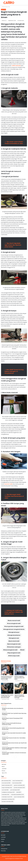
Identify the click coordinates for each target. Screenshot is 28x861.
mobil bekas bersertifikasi (17, 794)
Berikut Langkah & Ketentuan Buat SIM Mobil (19, 678)
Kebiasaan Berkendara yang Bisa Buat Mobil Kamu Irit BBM (6, 678)
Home (3, 6)
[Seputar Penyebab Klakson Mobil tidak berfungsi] (21, 688)
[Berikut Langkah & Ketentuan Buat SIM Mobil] (21, 669)
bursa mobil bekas (18, 780)
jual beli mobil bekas (19, 787)
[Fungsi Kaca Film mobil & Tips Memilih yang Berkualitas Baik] (7, 688)
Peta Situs (3, 850)
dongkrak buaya (14, 632)
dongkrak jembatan (14, 635)
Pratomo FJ (4, 20)
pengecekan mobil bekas (8, 799)
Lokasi (2, 841)
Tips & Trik (7, 6)
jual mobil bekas (15, 789)
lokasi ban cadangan (14, 647)
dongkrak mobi (14, 638)
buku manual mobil (14, 620)
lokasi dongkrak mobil (10, 650)
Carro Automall (6, 783)
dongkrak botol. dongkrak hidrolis (14, 629)
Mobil (22, 650)
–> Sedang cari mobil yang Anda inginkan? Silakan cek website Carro (13, 612)
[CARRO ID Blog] (8, 2)
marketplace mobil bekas (8, 792)
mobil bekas (5, 794)
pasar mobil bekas (19, 796)
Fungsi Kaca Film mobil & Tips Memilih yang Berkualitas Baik (7, 696)
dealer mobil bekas (7, 785)
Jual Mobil (4, 768)
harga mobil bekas (7, 787)
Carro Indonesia (16, 783)
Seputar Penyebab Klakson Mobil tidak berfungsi (19, 696)
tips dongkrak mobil (14, 653)
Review (3, 770)
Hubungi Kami (4, 848)
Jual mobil (5, 789)
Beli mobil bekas (6, 780)
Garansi (3, 839)
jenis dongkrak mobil (14, 644)
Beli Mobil (4, 764)
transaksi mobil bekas (7, 801)
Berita (3, 766)
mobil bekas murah (7, 796)
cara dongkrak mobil (14, 623)
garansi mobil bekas (19, 785)
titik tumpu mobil (14, 656)
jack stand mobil (14, 641)
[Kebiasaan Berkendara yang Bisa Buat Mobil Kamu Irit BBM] (7, 669)
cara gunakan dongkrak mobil (14, 626)
